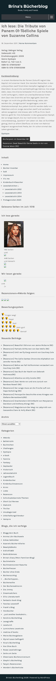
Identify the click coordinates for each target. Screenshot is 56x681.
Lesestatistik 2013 (13, 193)
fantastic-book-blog (12, 600)
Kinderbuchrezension (13, 484)
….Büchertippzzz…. (11, 579)
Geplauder (8, 466)
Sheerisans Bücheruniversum (16, 657)
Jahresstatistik (10, 473)
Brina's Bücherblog (28, 6)
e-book (6, 455)
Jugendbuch (8, 476)
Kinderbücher (9, 480)
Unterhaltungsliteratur (13, 515)
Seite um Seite (10, 653)
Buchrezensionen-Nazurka (15, 565)
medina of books (10, 632)
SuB (5, 171)
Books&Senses (10, 554)
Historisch (8, 469)
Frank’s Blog (9, 607)
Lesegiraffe (8, 621)
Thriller (6, 508)
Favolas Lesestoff (11, 604)
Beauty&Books (10, 547)
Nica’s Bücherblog (11, 643)
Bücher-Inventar (10, 168)
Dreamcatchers (10, 593)
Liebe (5, 491)
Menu (28, 17)
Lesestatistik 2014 (13, 196)
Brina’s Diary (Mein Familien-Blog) (19, 558)
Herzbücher (8, 611)
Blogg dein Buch (10, 533)
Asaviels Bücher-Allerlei (14, 543)
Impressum (8, 175)
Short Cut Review (11, 501)
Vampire (7, 519)
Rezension (7, 494)
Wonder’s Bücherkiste (13, 667)
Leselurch (7, 625)
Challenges (8, 448)
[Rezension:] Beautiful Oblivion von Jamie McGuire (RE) (28, 345)
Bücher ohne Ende (11, 572)
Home (5, 164)
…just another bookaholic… (15, 614)
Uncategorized (9, 512)
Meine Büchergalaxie (12, 635)
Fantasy (6, 462)
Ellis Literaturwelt (11, 596)
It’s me (6, 178)
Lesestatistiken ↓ (11, 186)
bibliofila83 (8, 550)
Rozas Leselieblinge (12, 650)
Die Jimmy (8, 589)
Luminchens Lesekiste (13, 628)
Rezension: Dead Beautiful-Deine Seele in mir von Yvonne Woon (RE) (25, 144)
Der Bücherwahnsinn (12, 586)
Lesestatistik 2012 (13, 189)
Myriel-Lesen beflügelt (13, 639)
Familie (6, 459)
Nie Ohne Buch (10, 646)
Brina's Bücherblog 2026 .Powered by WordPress (28, 677)
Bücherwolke (9, 582)
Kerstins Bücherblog (12, 618)
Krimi (5, 487)
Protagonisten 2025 (12, 200)
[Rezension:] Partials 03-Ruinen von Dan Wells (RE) (26, 349)
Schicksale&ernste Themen (16, 498)
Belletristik (8, 441)
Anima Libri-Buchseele (13, 536)
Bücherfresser (9, 568)
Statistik (7, 505)
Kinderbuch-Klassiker (13, 182)
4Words (6, 438)
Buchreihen (8, 445)
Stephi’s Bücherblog (12, 660)
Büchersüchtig (10, 575)
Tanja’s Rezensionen (12, 664)
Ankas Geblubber (11, 540)
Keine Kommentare (27, 43)
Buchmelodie (9, 561)
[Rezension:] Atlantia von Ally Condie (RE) (22, 378)
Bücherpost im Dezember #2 (16, 139)
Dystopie (5, 133)
